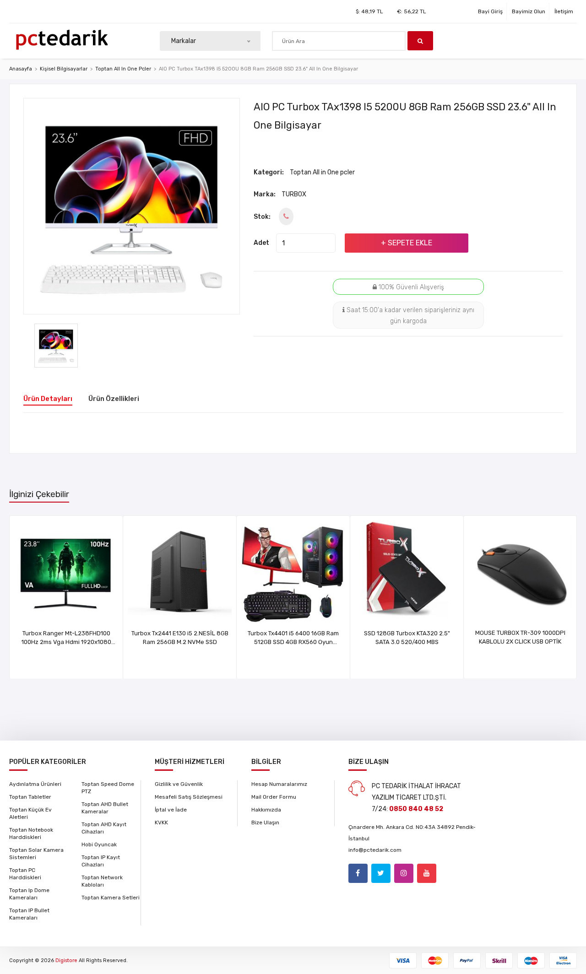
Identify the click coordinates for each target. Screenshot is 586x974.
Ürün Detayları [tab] (47, 399)
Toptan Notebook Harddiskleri (31, 833)
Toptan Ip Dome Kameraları (29, 894)
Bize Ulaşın (265, 822)
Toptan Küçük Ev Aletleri (30, 813)
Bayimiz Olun (528, 11)
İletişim (563, 11)
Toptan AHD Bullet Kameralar (104, 808)
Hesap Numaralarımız (279, 784)
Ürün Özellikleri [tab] (113, 399)
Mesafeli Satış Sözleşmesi (188, 797)
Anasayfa (20, 69)
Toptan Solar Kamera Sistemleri (36, 853)
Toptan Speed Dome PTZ (107, 788)
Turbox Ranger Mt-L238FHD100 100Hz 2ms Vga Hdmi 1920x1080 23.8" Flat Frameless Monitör (66, 642)
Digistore (66, 960)
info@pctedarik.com (375, 850)
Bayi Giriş (490, 11)
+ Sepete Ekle (406, 242)
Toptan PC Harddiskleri (25, 874)
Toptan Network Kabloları (102, 881)
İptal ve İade (171, 809)
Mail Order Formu (273, 797)
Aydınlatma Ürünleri (35, 784)
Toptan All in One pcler (123, 69)
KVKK (161, 822)
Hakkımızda (266, 809)
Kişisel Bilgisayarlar (63, 69)
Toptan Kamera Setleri (110, 897)
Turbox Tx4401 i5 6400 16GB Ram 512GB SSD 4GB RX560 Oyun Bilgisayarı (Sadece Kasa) (293, 642)
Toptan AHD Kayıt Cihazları (103, 828)
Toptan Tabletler (30, 797)
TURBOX (294, 194)
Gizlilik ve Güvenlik (179, 784)
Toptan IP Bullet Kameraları (29, 914)
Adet (261, 243)
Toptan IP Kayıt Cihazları (100, 861)
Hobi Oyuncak (99, 844)
